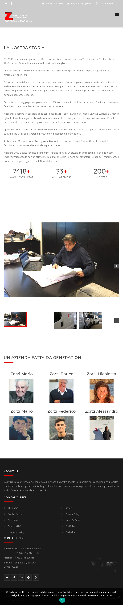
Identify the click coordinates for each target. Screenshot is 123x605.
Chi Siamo (13, 507)
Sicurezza (13, 520)
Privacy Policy (73, 514)
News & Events (73, 520)
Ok (62, 600)
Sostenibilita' (14, 526)
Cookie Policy (15, 514)
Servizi (69, 507)
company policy (16, 532)
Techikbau (71, 532)
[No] (119, 596)
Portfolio (70, 526)
